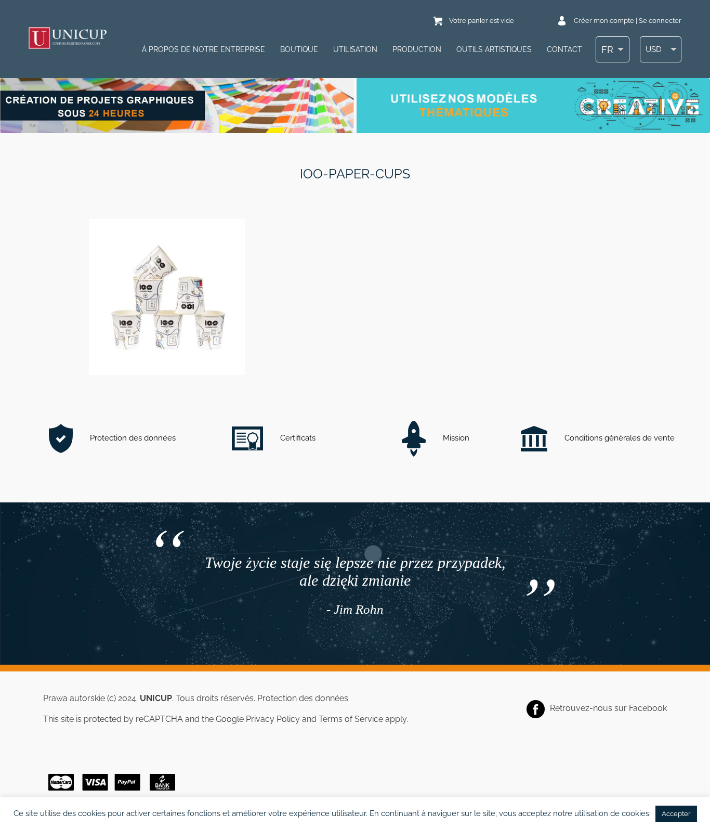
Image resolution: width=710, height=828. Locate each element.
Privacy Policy (273, 719)
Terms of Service (351, 719)
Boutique (299, 49)
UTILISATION (355, 49)
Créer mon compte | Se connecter (627, 20)
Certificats (296, 438)
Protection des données (132, 438)
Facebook (648, 708)
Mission (455, 438)
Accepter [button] (676, 814)
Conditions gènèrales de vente (618, 438)
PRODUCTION (416, 49)
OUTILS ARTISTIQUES (494, 49)
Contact (564, 49)
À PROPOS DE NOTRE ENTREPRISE (203, 49)
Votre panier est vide (481, 20)
